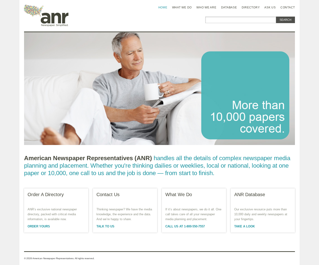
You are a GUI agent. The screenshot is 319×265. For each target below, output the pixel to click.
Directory (251, 7)
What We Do (182, 7)
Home (162, 7)
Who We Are (206, 7)
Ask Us (270, 7)
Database (229, 7)
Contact (287, 7)
